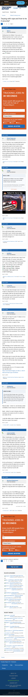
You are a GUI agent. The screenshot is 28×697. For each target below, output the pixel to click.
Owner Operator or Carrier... (19, 649)
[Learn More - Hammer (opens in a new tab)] (14, 3)
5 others (15, 510)
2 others (21, 241)
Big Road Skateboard (10, 241)
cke (3, 472)
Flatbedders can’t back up (17, 588)
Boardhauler (14, 593)
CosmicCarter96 (16, 651)
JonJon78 (8, 81)
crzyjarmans (14, 589)
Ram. (9, 581)
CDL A (5, 122)
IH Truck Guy (9, 161)
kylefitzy (9, 253)
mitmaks (12, 616)
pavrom (11, 586)
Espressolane (10, 312)
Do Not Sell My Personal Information (13, 686)
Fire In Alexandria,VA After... (16, 622)
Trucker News (13, 676)
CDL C (18, 122)
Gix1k (10, 635)
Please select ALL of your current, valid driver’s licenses (12, 120)
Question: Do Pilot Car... (17, 602)
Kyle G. (9, 31)
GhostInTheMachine (8, 597)
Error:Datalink (11, 634)
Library (13, 678)
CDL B (12, 122)
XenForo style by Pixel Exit (14, 692)
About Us (13, 673)
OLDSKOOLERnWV (8, 640)
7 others (19, 161)
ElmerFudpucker (11, 138)
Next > (11, 23)
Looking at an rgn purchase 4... (15, 599)
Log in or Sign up (22, 6)
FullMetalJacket (10, 276)
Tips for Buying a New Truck (15, 641)
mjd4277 (12, 623)
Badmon (12, 584)
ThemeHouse (22, 694)
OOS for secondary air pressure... (16, 585)
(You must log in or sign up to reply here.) (9, 559)
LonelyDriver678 (7, 620)
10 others (20, 276)
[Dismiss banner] (26, 2)
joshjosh (12, 577)
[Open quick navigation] (25, 15)
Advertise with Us (13, 680)
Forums (15, 8)
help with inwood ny (13, 606)
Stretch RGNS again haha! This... (17, 575)
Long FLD (9, 227)
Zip (4, 108)
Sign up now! (14, 567)
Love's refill (12, 615)
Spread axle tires (15, 592)
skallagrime (10, 386)
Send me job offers (14, 126)
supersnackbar (11, 433)
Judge (8, 170)
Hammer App (13, 683)
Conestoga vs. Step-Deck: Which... (15, 579)
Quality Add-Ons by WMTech (14, 693)
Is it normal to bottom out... (15, 582)
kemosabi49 (14, 603)
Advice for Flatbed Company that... (19, 596)
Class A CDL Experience (9, 113)
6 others (19, 218)
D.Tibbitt (4, 81)
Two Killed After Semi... (15, 626)
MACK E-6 (4, 161)
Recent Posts (13, 12)
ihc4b (10, 600)
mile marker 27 (7, 633)
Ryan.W (11, 642)
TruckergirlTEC (7, 648)
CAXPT (13, 81)
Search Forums (5, 12)
